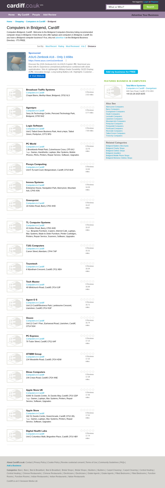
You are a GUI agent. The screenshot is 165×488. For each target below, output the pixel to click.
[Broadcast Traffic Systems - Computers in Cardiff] (15, 100)
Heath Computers (113, 114)
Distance (92, 46)
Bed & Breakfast (37, 470)
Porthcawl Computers (114, 128)
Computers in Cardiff (135, 88)
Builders (92, 470)
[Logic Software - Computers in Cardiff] (15, 136)
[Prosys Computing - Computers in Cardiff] (15, 174)
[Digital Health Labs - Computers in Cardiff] (15, 441)
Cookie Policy (54, 462)
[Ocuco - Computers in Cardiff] (15, 328)
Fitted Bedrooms (122, 473)
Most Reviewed (72, 46)
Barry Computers (113, 109)
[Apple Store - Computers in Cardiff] (15, 420)
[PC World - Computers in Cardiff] (15, 154)
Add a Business (14, 466)
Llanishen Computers (114, 119)
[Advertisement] (131, 43)
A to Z (83, 46)
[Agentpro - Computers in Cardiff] (15, 118)
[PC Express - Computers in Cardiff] (15, 346)
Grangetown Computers (115, 112)
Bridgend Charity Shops (115, 148)
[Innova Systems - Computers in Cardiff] (15, 192)
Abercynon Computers (115, 107)
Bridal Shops (68, 470)
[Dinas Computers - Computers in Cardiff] (15, 382)
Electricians (68, 473)
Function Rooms (22, 476)
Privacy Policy (40, 462)
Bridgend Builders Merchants (117, 146)
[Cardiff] (25, 7)
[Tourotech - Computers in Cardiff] (15, 273)
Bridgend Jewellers (113, 153)
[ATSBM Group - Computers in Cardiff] (15, 364)
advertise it (60, 38)
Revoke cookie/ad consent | (73, 462)
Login (146, 2)
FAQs (122, 462)
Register (154, 2)
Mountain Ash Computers (116, 121)
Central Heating (147, 470)
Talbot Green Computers (115, 133)
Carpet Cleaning (114, 470)
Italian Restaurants (76, 476)
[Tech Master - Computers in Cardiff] (15, 292)
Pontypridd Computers (115, 126)
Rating (61, 46)
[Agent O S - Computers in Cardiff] (15, 310)
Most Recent (51, 46)
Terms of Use (91, 462)
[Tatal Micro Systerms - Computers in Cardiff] (113, 98)
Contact (29, 462)
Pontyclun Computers (114, 124)
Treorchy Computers (114, 136)
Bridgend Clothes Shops (115, 151)
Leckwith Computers (114, 116)
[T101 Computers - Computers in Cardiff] (15, 255)
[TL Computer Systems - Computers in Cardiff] (15, 232)
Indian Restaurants (39, 476)
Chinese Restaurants (32, 473)
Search (150, 6)
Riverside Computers (114, 131)
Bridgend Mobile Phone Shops (117, 155)
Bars (20, 470)
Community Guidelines (109, 462)
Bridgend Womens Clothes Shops (119, 158)
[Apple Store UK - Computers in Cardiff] (15, 400)
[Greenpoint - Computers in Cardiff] (15, 210)
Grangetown (151, 88)
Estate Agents (94, 473)
